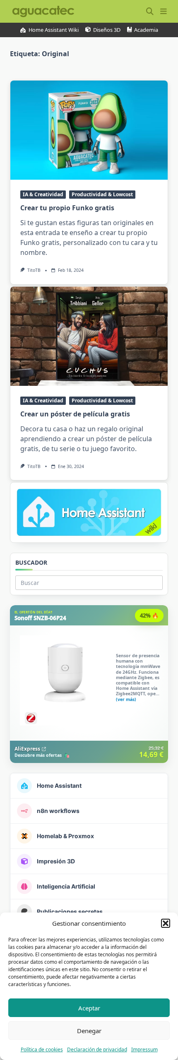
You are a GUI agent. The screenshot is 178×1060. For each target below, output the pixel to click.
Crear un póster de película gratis (75, 413)
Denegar (89, 1031)
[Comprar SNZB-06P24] (89, 684)
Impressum (144, 1049)
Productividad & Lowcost (102, 194)
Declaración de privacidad (97, 1049)
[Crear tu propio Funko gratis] (89, 130)
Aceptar (89, 1008)
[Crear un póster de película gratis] (89, 336)
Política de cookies (42, 1049)
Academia (146, 29)
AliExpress (27, 748)
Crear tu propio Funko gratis (67, 207)
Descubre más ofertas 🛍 (42, 755)
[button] (165, 923)
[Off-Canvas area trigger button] (163, 11)
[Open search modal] (150, 11)
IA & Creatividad (43, 194)
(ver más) (126, 700)
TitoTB (34, 270)
